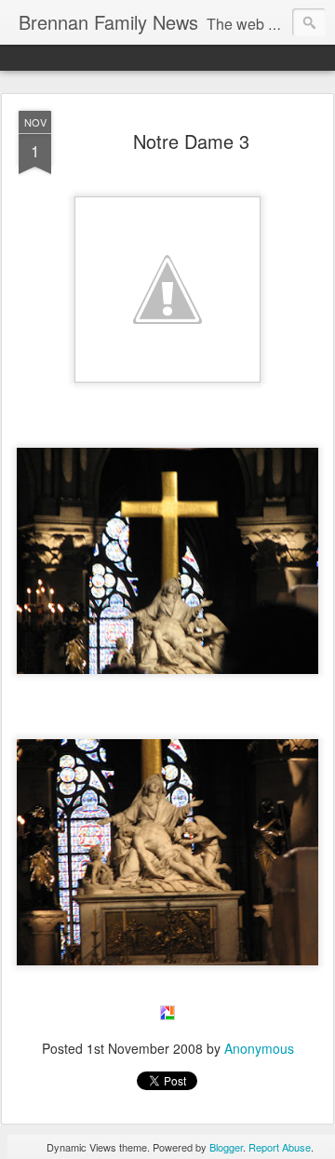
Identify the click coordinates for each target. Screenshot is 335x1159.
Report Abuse (279, 1146)
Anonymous (259, 1048)
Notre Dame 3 (191, 141)
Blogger (226, 1146)
